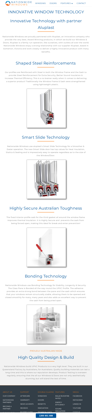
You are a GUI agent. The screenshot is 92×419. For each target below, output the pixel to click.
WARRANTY (25, 400)
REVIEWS (24, 408)
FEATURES (66, 3)
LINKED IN (77, 404)
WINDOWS (40, 3)
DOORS (53, 3)
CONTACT (81, 3)
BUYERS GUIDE (26, 412)
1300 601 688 (46, 415)
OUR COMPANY (9, 396)
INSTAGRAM (77, 400)
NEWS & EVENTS (27, 404)
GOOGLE (76, 412)
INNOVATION (43, 408)
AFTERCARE (25, 396)
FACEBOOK (77, 396)
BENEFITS (42, 404)
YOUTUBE (77, 408)
